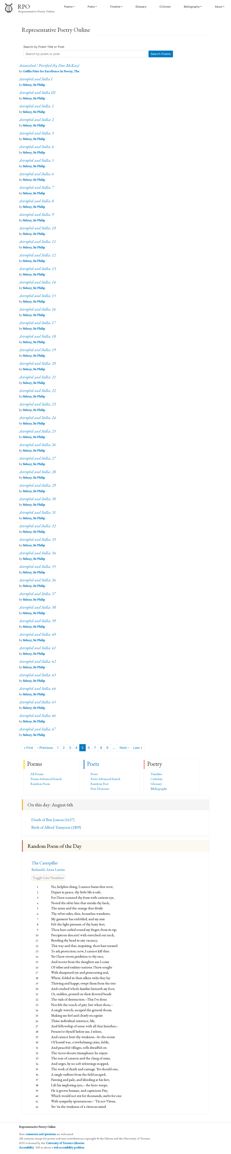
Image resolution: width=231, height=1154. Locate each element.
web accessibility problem (69, 1147)
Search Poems (161, 54)
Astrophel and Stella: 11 (37, 241)
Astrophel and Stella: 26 (37, 444)
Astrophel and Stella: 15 (37, 295)
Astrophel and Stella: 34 (37, 553)
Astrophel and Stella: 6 (36, 173)
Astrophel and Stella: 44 (37, 688)
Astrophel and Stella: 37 (37, 593)
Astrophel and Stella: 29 (37, 485)
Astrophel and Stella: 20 (37, 363)
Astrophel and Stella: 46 (37, 715)
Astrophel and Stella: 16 (37, 309)
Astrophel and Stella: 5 (36, 160)
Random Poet (99, 784)
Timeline (115, 6)
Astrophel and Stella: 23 (37, 404)
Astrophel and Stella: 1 (36, 106)
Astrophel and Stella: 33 (37, 539)
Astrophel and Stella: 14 (37, 282)
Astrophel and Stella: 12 (37, 255)
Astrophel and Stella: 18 (37, 336)
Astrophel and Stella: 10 (37, 228)
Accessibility (26, 1147)
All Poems (36, 774)
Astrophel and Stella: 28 (37, 471)
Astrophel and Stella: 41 (37, 647)
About (218, 6)
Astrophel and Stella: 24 (37, 417)
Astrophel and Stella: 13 (37, 268)
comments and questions (40, 1134)
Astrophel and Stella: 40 (37, 634)
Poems (68, 6)
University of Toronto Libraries (65, 1143)
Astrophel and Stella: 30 (37, 498)
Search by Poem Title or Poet (43, 47)
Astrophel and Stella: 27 (37, 458)
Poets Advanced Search (105, 779)
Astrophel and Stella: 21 (37, 377)
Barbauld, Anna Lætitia (48, 869)
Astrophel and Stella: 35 (37, 566)
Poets (91, 6)
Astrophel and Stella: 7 (36, 187)
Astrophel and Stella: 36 (37, 580)
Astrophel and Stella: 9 (36, 214)
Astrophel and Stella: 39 (37, 620)
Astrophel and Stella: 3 (36, 133)
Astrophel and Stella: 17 (37, 322)
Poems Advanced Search (46, 779)
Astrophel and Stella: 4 (36, 146)
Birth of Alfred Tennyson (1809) (56, 827)
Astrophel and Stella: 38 (37, 607)
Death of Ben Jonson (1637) (52, 819)
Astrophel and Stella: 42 (37, 661)
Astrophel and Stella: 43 (37, 674)
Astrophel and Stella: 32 (37, 525)
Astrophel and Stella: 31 (37, 512)
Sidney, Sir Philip (34, 85)
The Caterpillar (44, 863)
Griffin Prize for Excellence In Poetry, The (51, 71)
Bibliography (192, 6)
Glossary (140, 6)
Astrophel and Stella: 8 (36, 200)
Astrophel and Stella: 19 (37, 349)
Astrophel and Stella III (37, 92)
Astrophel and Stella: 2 (36, 119)
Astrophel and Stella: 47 (37, 729)
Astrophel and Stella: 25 (37, 431)
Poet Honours (99, 789)
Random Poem (40, 784)
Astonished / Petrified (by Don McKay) (49, 65)
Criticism (165, 6)
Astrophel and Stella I (35, 79)
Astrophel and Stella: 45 (37, 702)
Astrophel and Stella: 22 (37, 390)
